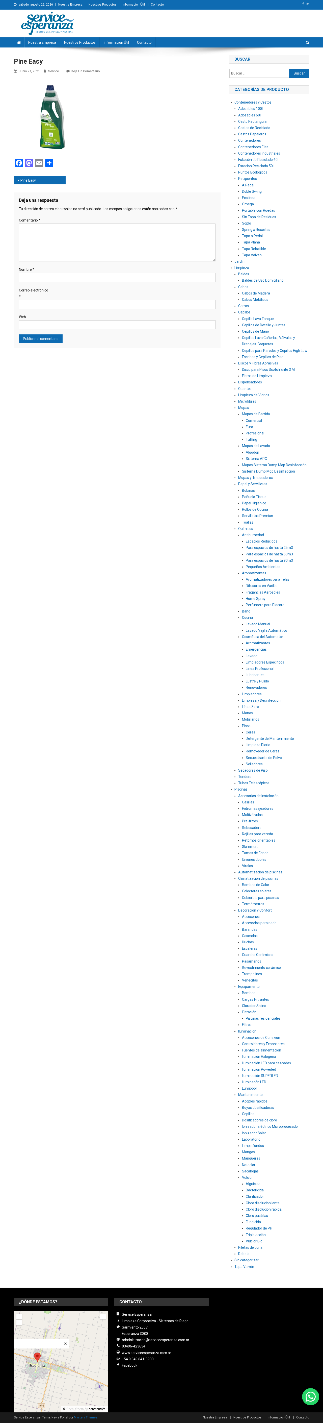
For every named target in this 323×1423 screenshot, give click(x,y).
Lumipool (249, 1088)
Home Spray (255, 599)
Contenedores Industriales (259, 153)
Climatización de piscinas (258, 878)
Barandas (249, 929)
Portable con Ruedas (258, 210)
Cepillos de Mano (255, 331)
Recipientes (247, 179)
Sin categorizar (246, 1260)
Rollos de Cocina (255, 509)
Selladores (254, 764)
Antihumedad (253, 535)
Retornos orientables (258, 840)
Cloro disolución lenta (263, 1203)
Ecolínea (248, 198)
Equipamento (249, 987)
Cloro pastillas (257, 1216)
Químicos (245, 529)
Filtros (247, 1025)
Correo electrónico (33, 293)
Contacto (157, 4)
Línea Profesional (260, 669)
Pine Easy (28, 180)
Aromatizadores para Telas (267, 579)
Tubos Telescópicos (254, 783)
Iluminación (247, 1031)
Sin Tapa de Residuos (259, 217)
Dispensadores (250, 382)
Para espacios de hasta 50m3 (269, 554)
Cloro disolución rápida (264, 1209)
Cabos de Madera (256, 293)
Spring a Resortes (256, 230)
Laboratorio (251, 1139)
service (53, 71)
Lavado (251, 656)
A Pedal (248, 185)
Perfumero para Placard (265, 605)
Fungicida (253, 1222)
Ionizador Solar (254, 1133)
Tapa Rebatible (254, 249)
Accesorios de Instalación (258, 796)
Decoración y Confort (255, 910)
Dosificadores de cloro (259, 1120)
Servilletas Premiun (257, 516)
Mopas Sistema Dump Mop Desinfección (274, 465)
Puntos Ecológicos (252, 172)
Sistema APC (256, 459)
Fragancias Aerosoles (263, 592)
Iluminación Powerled (259, 1069)
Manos (247, 713)
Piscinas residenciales (263, 1018)
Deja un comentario (85, 71)
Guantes (245, 389)
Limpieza (241, 268)
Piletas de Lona (250, 1247)
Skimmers (250, 847)
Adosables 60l (249, 115)
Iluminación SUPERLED (260, 1076)
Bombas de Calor (255, 885)
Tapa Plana (251, 242)
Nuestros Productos (103, 4)
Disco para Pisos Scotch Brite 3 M (268, 369)
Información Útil (134, 4)
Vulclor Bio (254, 1241)
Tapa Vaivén (252, 255)
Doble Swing (252, 191)
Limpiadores (252, 694)
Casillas (248, 802)
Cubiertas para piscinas (260, 898)
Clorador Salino (254, 1006)
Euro (249, 427)
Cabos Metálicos (255, 300)
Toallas (247, 522)
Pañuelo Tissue (254, 497)
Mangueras (251, 1158)
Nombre (26, 269)
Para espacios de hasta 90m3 (269, 560)
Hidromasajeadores (257, 808)
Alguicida (253, 1184)
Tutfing (251, 439)
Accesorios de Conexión (261, 1038)
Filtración (249, 1012)
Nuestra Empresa (70, 4)
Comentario (29, 220)
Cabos (243, 287)
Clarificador (255, 1196)
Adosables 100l (250, 109)
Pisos (246, 726)
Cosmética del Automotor (262, 637)
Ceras (250, 732)
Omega (248, 204)
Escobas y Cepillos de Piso (262, 357)
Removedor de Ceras (262, 751)
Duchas (248, 942)
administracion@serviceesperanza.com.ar (155, 1340)
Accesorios (251, 917)
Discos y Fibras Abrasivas (258, 363)
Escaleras (249, 948)
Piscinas (241, 789)
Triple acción (256, 1235)
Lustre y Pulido (257, 681)
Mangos (248, 1152)
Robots (244, 1254)
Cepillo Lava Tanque (258, 319)
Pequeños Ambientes (263, 567)
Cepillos (244, 312)
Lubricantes (255, 675)
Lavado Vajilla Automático (266, 630)
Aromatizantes (254, 573)
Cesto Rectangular (253, 121)
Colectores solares (257, 891)
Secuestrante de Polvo (264, 758)
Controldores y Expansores (263, 1044)
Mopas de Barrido (256, 414)
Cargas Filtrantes (255, 999)
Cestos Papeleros (252, 134)
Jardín (239, 261)
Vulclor (247, 1177)
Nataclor (248, 1165)
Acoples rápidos (254, 1101)
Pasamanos (251, 961)
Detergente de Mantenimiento (270, 739)
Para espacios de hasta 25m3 (269, 548)
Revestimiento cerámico (261, 968)
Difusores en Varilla (261, 586)
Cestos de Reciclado (254, 128)
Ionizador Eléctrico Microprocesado (270, 1126)
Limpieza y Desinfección (261, 700)
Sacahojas (250, 1171)
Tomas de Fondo (255, 853)
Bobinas (248, 490)
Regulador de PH (259, 1228)
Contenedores (249, 140)
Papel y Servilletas (252, 484)
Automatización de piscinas (260, 872)
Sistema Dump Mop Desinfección (268, 471)
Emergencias (256, 649)
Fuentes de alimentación (261, 1050)
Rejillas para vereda (257, 834)
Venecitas (250, 980)
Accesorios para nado (259, 923)
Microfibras (247, 401)
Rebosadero (251, 828)
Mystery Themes (85, 1417)
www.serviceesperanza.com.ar (146, 1353)
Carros (243, 306)
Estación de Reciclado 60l (258, 160)
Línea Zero (250, 707)
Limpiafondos (253, 1146)
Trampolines (252, 974)
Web (22, 317)
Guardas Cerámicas (257, 955)
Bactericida (255, 1190)
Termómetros (253, 904)
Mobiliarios (250, 719)
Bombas (248, 993)
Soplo (246, 223)
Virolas (247, 866)
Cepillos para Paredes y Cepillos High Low (274, 351)
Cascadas (250, 936)
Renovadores (256, 687)
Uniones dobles (254, 859)
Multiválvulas (252, 815)
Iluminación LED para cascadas (266, 1063)
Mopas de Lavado (256, 446)
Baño (246, 611)
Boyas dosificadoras (258, 1108)
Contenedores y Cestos (253, 102)
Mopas (243, 408)
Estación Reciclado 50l (256, 166)
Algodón (252, 452)
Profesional (255, 433)
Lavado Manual (258, 624)
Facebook (129, 1365)
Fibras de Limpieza (257, 376)
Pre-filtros (250, 821)
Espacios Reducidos (261, 541)
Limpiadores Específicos (265, 662)
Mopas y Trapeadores (255, 478)
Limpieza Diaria (258, 745)
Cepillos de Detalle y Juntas (263, 325)
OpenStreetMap (77, 1409)
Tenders (244, 777)
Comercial (254, 421)
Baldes (243, 274)
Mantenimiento (250, 1095)
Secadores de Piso (253, 770)
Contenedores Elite (253, 147)
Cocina (247, 618)
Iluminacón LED (254, 1082)
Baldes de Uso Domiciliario (263, 280)
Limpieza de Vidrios (253, 395)
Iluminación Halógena (259, 1056)
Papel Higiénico (254, 503)
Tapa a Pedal (252, 236)
